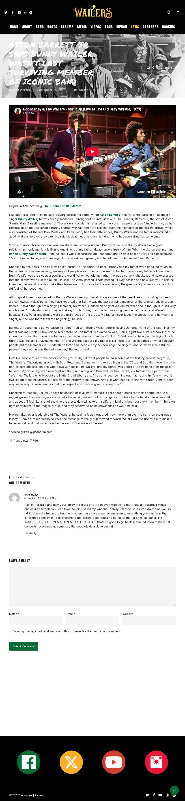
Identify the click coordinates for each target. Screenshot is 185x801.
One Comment (161, 67)
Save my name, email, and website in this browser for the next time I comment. (67, 631)
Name (14, 614)
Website (127, 614)
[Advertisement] (92, 702)
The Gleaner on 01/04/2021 (62, 206)
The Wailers (22, 90)
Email (71, 614)
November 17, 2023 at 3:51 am (41, 498)
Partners (40, 795)
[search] (169, 12)
